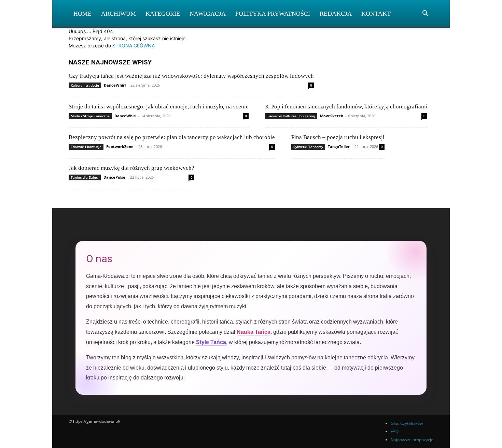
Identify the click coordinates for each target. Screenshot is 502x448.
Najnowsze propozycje (412, 440)
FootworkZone (120, 146)
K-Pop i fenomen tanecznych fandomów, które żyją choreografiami (346, 106)
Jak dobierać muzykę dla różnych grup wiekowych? (131, 168)
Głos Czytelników (407, 423)
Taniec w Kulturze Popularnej (291, 116)
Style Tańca (211, 342)
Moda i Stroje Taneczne (90, 116)
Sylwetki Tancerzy (308, 146)
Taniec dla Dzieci (85, 177)
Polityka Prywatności (272, 13)
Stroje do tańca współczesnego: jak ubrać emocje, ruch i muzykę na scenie (159, 106)
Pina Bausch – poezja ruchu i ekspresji (338, 137)
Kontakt (376, 13)
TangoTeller (339, 146)
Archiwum (118, 13)
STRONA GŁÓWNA (133, 45)
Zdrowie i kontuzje (86, 146)
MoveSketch (331, 115)
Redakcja (336, 13)
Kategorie (162, 13)
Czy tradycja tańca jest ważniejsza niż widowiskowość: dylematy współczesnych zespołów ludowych (191, 76)
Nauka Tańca (253, 332)
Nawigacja (208, 13)
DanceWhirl (115, 85)
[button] (425, 14)
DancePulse (114, 177)
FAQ (395, 431)
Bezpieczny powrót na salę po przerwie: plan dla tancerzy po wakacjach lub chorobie (172, 137)
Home (82, 13)
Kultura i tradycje (85, 85)
